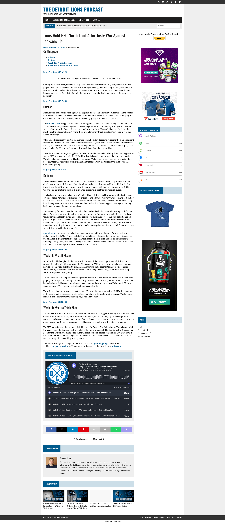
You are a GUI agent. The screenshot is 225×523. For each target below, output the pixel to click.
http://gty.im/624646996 (55, 72)
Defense (52, 60)
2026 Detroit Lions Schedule (64, 19)
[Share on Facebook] (51, 429)
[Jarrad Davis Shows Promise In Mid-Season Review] (123, 500)
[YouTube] (163, 1)
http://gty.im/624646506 (55, 249)
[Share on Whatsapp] (116, 429)
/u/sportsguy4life (60, 346)
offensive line (53, 123)
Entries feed (143, 330)
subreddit (116, 346)
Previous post (82, 439)
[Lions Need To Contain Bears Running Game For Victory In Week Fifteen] (53, 500)
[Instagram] (171, 1)
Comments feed (144, 333)
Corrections (170, 518)
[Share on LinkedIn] (72, 429)
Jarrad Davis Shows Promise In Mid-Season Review (123, 504)
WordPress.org (144, 336)
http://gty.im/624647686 (55, 101)
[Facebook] (175, 1)
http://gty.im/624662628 (55, 302)
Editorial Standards (159, 518)
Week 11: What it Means (60, 62)
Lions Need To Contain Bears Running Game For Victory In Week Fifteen (53, 506)
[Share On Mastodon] (126, 429)
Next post (97, 439)
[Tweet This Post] (61, 429)
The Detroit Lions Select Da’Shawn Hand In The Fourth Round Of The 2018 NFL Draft (77, 506)
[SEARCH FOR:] (168, 25)
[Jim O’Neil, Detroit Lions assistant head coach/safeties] (100, 500)
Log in (140, 327)
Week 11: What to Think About (63, 65)
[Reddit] (180, 1)
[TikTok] (167, 1)
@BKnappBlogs (101, 343)
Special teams (49, 233)
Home (47, 19)
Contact (179, 518)
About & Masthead (145, 518)
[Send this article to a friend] (94, 429)
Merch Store (84, 19)
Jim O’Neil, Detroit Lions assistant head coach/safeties (100, 504)
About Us (96, 19)
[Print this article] (105, 429)
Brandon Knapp (58, 47)
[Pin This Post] (83, 429)
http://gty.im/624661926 (55, 169)
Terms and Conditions (112, 521)
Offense (51, 57)
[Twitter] (159, 1)
